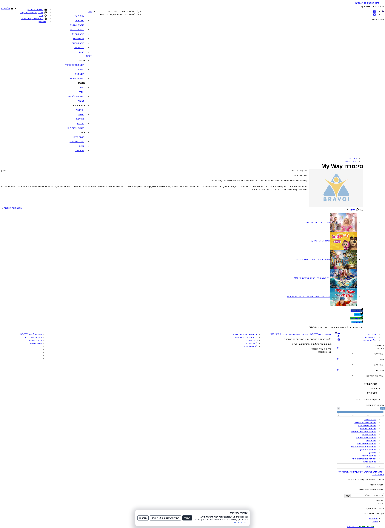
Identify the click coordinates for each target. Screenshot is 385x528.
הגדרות (143, 518)
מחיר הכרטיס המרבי (375, 405)
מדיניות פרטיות (35, 340)
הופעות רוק (79, 74)
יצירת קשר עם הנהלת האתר (246, 337)
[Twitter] (374, 14)
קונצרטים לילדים (77, 141)
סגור (352, 209)
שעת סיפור (79, 150)
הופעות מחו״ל (78, 34)
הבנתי (187, 518)
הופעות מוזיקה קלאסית (74, 65)
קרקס (81, 146)
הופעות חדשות (78, 43)
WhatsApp (355, 318)
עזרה (41, 15)
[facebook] (374, 11)
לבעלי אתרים (252, 343)
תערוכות (80, 123)
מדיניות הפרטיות (239, 522)
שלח (348, 496)
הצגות (81, 87)
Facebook (355, 310)
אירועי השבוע (78, 38)
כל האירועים (79, 47)
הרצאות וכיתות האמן (75, 128)
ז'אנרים (89, 56)
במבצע (373, 388)
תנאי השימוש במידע (33, 337)
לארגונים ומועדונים (35, 9)
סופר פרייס (79, 20)
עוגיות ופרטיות (36, 343)
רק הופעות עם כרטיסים (366, 399)
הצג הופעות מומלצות (12, 208)
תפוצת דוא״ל (378, 475)
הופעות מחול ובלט (76, 96)
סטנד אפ (80, 119)
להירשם (379, 500)
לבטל (380, 503)
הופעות (81, 69)
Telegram (355, 322)
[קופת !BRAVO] (383, 11)
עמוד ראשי (79, 16)
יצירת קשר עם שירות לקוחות (31, 12)
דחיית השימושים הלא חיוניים (165, 518)
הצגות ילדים (79, 137)
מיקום (381, 359)
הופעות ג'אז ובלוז (76, 78)
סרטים (81, 114)
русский (42, 21)
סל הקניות (5, 8)
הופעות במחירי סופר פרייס (371, 489)
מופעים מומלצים (77, 25)
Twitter (357, 314)
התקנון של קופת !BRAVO (31, 334)
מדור (90, 11)
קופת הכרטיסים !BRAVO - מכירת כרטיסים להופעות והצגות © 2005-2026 (300, 334)
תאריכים (380, 370)
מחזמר (81, 101)
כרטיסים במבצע (77, 29)
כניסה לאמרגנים (251, 340)
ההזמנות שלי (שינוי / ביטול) (32, 18)
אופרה (81, 92)
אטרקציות (80, 110)
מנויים (81, 52)
